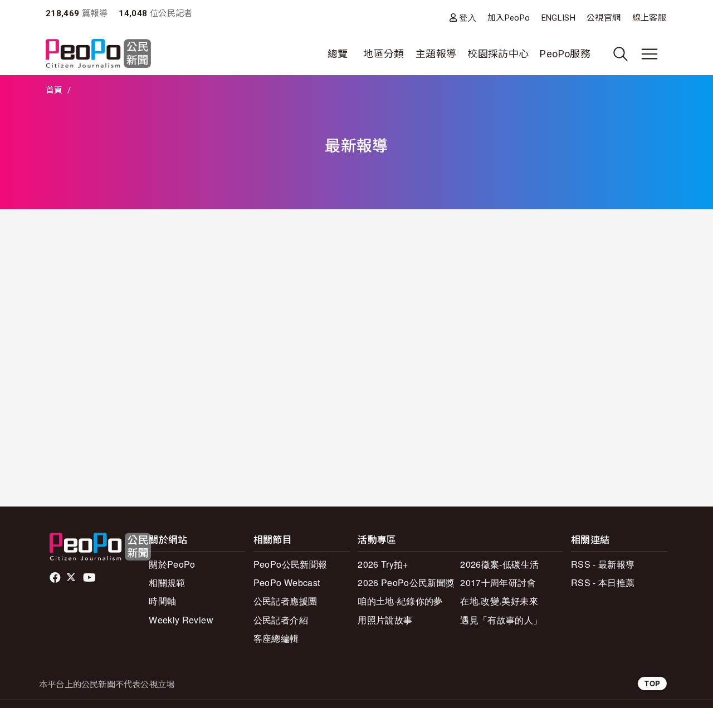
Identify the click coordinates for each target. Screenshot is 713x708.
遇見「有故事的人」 (501, 619)
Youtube (90, 577)
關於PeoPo (172, 564)
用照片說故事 (385, 619)
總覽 (338, 54)
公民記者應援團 (285, 600)
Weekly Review (181, 619)
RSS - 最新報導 (603, 564)
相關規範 (167, 582)
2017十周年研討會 (498, 582)
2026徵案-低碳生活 (499, 564)
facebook (56, 577)
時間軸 (162, 600)
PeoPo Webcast (286, 582)
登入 (467, 17)
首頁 (54, 90)
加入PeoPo (508, 18)
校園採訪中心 (498, 54)
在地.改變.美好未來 (499, 600)
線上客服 (649, 18)
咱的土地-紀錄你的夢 (400, 600)
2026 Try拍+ (383, 564)
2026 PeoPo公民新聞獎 (406, 582)
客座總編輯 (276, 638)
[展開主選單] (649, 54)
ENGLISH (558, 18)
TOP (652, 683)
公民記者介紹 (280, 619)
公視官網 (604, 18)
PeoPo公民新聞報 (290, 564)
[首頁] (98, 54)
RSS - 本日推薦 (603, 582)
